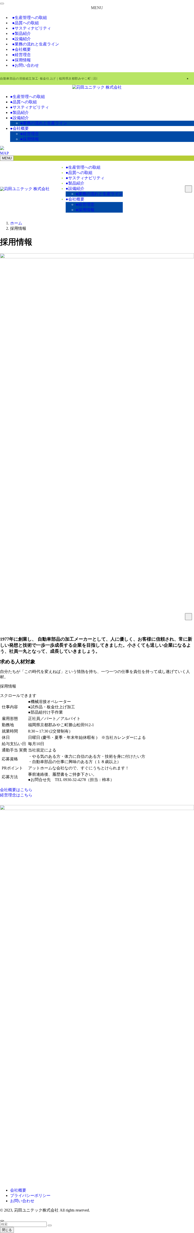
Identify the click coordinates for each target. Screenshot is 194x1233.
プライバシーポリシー (30, 1195)
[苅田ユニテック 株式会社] (97, 87)
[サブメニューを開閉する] (188, 616)
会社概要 (18, 1190)
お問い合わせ (22, 1201)
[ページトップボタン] (2, 1220)
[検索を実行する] (50, 1225)
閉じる (7, 1230)
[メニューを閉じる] (2, 3)
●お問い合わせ (25, 65)
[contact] (192, 78)
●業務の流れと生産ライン (35, 44)
